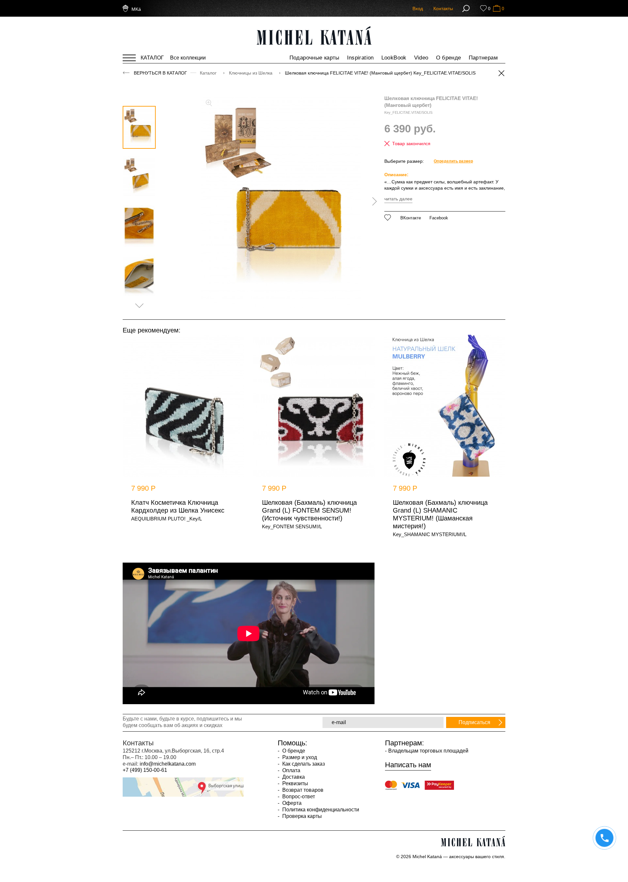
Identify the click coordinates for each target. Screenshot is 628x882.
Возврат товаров (302, 790)
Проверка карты (301, 816)
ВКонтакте (410, 218)
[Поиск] (466, 8)
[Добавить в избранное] (387, 217)
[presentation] (372, 201)
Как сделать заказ (303, 764)
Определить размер (453, 161)
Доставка (293, 777)
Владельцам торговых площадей (428, 751)
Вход (417, 8)
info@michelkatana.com (168, 764)
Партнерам (483, 58)
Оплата (290, 770)
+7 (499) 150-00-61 (145, 770)
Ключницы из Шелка (251, 73)
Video (421, 58)
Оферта (291, 803)
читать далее (398, 198)
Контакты (443, 8)
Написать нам (408, 765)
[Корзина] (496, 8)
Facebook (438, 218)
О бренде (448, 58)
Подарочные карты (314, 58)
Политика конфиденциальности (320, 809)
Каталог (209, 73)
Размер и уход (299, 757)
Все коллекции (188, 57)
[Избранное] (483, 8)
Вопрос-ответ (298, 796)
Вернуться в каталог (160, 73)
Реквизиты (294, 783)
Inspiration (360, 58)
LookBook (394, 58)
